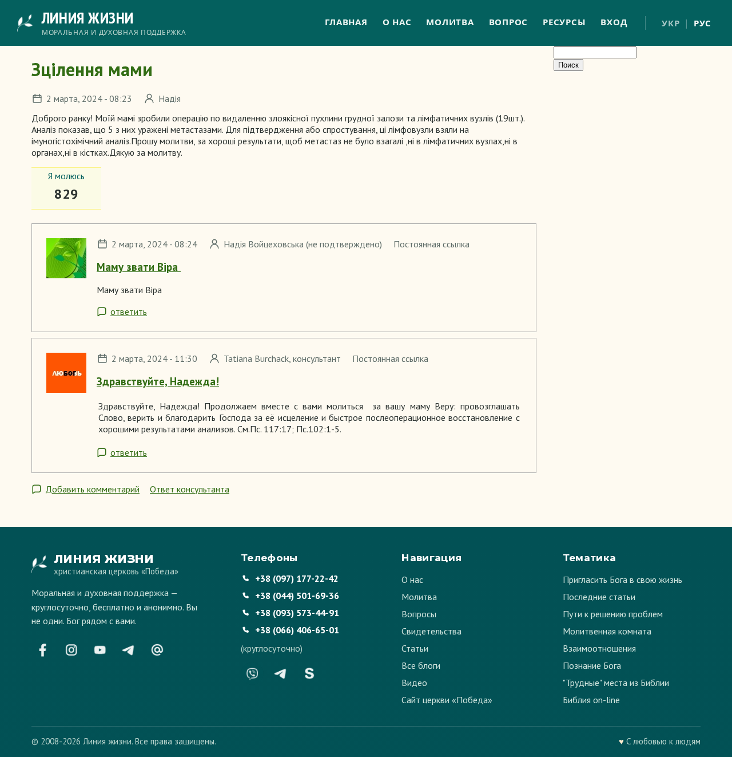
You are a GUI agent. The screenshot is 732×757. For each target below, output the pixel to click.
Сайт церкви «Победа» (446, 699)
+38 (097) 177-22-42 (297, 578)
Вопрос (508, 21)
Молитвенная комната (607, 631)
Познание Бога (592, 665)
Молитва (450, 21)
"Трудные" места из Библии (616, 682)
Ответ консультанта (189, 489)
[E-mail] (157, 649)
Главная (346, 21)
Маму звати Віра (139, 267)
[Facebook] (42, 649)
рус (702, 23)
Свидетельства (431, 631)
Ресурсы (564, 21)
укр (670, 23)
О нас (397, 21)
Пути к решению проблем (613, 614)
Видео (414, 682)
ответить (128, 311)
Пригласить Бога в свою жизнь (622, 579)
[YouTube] (100, 649)
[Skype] (309, 673)
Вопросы (418, 614)
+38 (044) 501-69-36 (297, 595)
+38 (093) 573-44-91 (297, 612)
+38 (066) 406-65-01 (297, 630)
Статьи (414, 648)
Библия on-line (591, 699)
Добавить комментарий (92, 489)
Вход (613, 21)
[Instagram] (71, 649)
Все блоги (420, 665)
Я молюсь (66, 176)
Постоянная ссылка (431, 244)
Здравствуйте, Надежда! (158, 381)
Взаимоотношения (599, 648)
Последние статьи (599, 596)
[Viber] (252, 673)
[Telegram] (128, 649)
